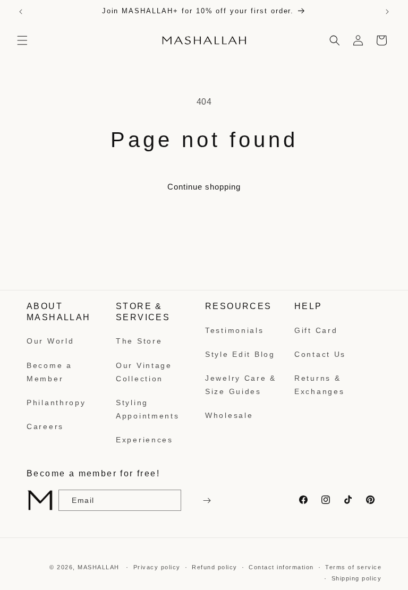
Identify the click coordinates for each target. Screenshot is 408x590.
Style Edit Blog (240, 354)
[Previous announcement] (20, 11)
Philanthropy (56, 402)
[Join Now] (205, 500)
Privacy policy (157, 567)
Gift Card (315, 330)
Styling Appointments (148, 409)
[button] (22, 40)
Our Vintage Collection (144, 372)
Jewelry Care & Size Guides (240, 385)
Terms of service (353, 567)
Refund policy (214, 567)
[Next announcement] (387, 11)
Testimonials (234, 330)
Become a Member (49, 372)
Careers (45, 426)
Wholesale (229, 415)
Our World (50, 341)
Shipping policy (357, 578)
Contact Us (320, 354)
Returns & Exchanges (319, 385)
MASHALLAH (99, 567)
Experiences (144, 439)
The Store (139, 341)
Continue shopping (204, 186)
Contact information (281, 567)
